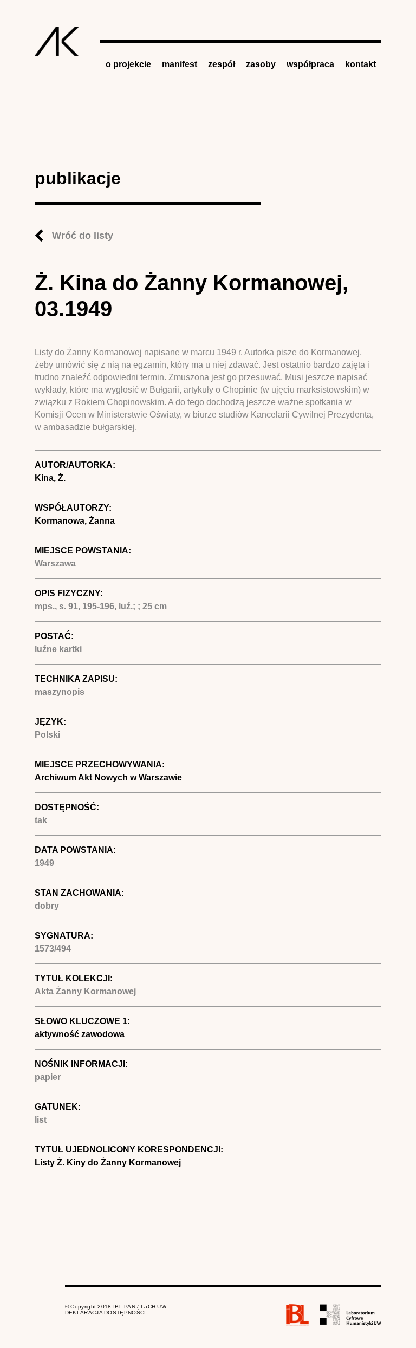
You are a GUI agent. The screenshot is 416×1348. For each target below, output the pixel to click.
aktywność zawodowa (80, 1034)
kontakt (360, 64)
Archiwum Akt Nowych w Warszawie (108, 777)
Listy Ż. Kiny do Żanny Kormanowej (108, 1162)
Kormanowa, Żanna (75, 520)
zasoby (261, 64)
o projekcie (128, 64)
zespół (221, 64)
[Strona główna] (57, 41)
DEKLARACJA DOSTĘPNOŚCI (105, 1313)
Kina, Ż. (50, 478)
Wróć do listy (82, 235)
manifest (179, 64)
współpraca (310, 64)
